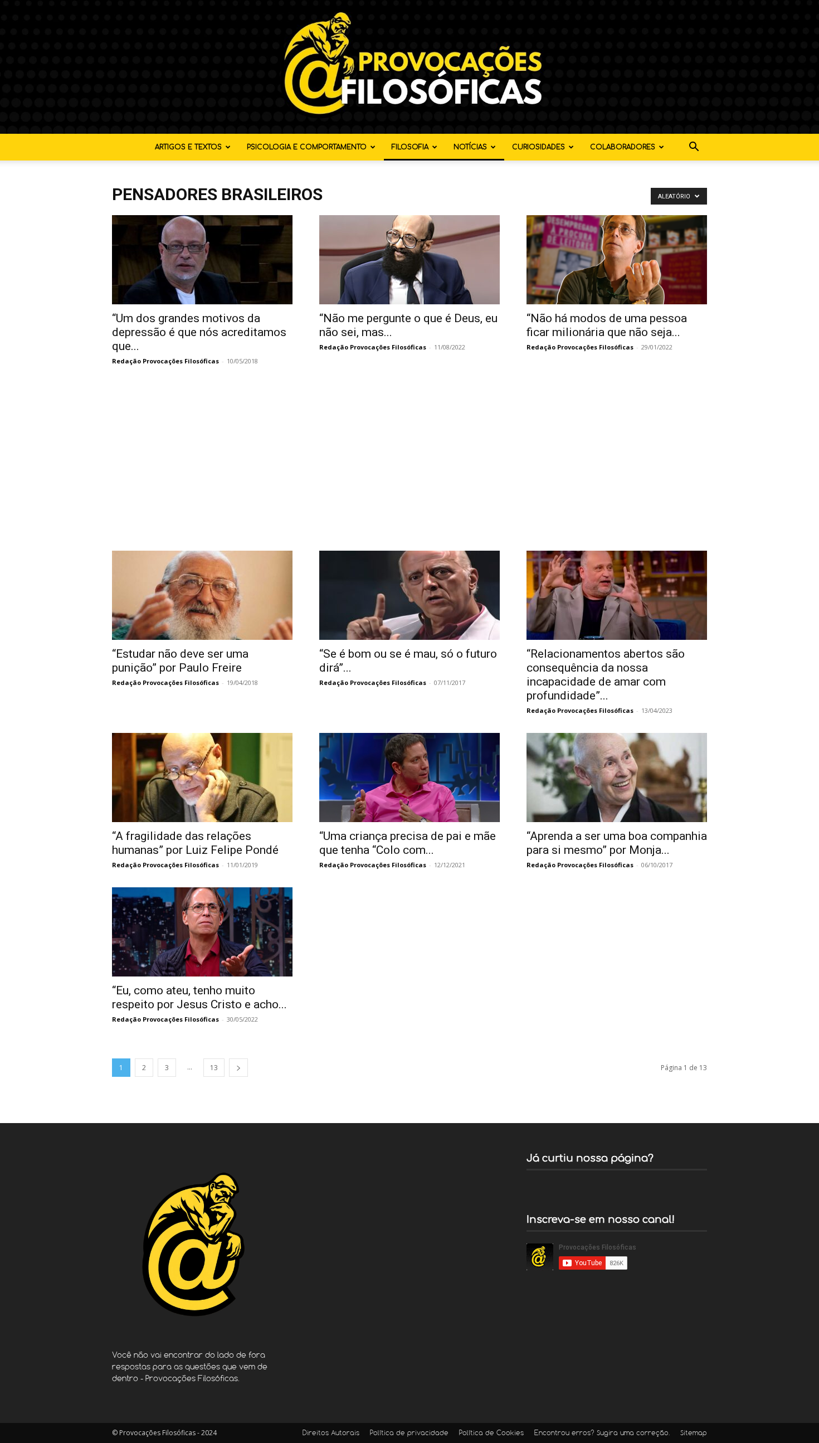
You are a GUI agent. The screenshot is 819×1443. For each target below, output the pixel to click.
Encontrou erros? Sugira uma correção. (602, 1433)
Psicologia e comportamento (307, 147)
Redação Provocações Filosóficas (165, 361)
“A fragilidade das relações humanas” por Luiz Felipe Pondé (195, 843)
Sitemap (693, 1433)
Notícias (470, 147)
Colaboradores (622, 147)
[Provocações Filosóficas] (409, 67)
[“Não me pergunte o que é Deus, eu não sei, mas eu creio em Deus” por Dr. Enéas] (409, 259)
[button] (693, 148)
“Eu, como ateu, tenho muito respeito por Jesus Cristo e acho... (199, 997)
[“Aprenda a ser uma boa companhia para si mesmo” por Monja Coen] (616, 777)
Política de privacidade (409, 1433)
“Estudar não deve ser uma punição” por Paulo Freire (180, 660)
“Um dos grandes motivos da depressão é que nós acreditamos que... (199, 332)
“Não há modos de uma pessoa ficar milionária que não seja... (606, 325)
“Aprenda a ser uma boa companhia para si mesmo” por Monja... (616, 843)
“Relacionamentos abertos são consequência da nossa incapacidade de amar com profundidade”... (605, 674)
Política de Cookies (491, 1433)
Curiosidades (538, 147)
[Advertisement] (409, 467)
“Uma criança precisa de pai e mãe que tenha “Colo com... (407, 843)
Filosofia (410, 147)
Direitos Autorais (331, 1433)
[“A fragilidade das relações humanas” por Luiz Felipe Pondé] (202, 777)
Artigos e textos (188, 147)
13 (214, 1067)
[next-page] (238, 1067)
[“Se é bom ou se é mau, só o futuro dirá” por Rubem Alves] (409, 595)
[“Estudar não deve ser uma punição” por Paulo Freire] (202, 595)
